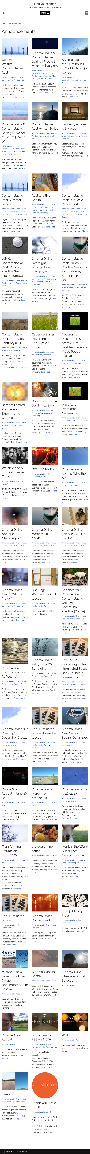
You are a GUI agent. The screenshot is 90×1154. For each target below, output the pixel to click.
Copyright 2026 (8, 1151)
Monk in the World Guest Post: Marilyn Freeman (75, 851)
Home (4, 24)
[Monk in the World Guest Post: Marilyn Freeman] (75, 833)
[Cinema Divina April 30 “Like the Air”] (75, 456)
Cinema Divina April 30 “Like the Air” (74, 474)
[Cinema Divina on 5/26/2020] (75, 776)
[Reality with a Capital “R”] (45, 182)
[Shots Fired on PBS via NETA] (45, 1022)
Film (53, 76)
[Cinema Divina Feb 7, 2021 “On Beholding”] (45, 647)
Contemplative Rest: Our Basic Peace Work (72, 200)
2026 (4, 77)
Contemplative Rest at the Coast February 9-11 (14, 339)
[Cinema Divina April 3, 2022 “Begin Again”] (15, 516)
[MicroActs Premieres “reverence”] (75, 391)
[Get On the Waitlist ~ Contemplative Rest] (15, 46)
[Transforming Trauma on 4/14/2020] (15, 833)
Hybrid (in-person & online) (12, 214)
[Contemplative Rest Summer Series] (15, 182)
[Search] (4, 13)
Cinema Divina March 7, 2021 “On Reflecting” (14, 672)
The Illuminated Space (40, 606)
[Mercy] (15, 1081)
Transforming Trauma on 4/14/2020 (11, 851)
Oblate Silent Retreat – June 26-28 (15, 794)
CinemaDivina (37, 73)
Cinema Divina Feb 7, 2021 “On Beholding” (42, 664)
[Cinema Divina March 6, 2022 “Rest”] (45, 516)
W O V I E (68, 1035)
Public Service (51, 1047)
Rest (22, 80)
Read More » (18, 97)
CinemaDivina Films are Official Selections (73, 976)
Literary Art (66, 421)
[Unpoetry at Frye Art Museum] (75, 111)
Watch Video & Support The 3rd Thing (13, 472)
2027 (8, 77)
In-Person (83, 136)
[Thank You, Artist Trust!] (45, 1085)
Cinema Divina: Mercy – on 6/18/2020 (42, 794)
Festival (65, 363)
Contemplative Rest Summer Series (12, 200)
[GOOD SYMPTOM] (45, 456)
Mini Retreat (81, 287)
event (41, 76)
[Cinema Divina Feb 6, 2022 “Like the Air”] (75, 516)
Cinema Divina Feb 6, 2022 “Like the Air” (73, 534)
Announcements (17, 77)
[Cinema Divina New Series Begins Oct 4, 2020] (75, 715)
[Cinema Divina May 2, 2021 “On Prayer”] (15, 577)
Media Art (42, 79)
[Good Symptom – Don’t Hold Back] (45, 389)
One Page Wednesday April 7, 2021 (44, 594)
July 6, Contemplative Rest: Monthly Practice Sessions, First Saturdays (15, 267)
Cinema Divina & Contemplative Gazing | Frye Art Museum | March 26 (13, 133)
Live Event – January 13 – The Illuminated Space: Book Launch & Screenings (75, 668)
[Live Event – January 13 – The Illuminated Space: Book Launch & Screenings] (75, 647)
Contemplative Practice (11, 80)
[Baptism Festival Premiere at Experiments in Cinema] (15, 391)
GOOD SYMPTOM (44, 469)
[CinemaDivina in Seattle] (45, 958)
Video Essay (20, 994)
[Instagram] (86, 13)
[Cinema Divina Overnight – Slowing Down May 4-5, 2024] (45, 245)
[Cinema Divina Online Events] (45, 902)
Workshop (36, 748)
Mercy (6, 1094)
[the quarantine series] (45, 833)
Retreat (64, 217)
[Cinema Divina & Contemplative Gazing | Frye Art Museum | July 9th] (45, 43)
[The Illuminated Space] (15, 902)
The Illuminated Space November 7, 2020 (44, 733)
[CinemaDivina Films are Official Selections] (75, 959)
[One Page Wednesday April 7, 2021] (45, 577)
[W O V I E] (75, 1022)
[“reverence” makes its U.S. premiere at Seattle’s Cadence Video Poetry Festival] (75, 321)
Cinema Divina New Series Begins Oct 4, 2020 (75, 733)
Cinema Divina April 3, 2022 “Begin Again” (12, 534)
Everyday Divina (51, 856)
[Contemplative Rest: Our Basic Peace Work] (75, 182)
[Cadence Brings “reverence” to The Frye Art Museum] (45, 321)
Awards (48, 1112)
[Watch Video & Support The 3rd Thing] (15, 455)
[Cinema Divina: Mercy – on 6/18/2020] (45, 776)
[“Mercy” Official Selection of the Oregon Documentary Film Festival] (15, 959)
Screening (50, 79)
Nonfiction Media (38, 1047)
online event (66, 290)
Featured (47, 76)
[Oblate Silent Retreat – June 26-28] (15, 776)
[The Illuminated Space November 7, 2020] (45, 715)
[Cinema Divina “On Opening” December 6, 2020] (15, 715)
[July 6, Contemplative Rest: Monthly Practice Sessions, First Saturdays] (15, 245)
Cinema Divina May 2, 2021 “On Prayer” (13, 594)
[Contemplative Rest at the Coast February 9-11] (15, 321)
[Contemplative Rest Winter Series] (45, 111)
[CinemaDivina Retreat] (15, 1022)
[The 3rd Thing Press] (75, 900)
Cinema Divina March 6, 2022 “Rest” (42, 534)
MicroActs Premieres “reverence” (70, 409)
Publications (48, 413)
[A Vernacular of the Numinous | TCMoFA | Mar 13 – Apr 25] (75, 46)
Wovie (78, 1040)
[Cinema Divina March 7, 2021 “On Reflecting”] (15, 651)
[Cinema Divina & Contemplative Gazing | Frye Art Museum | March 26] (15, 111)
